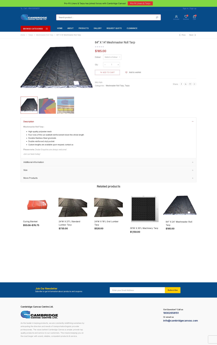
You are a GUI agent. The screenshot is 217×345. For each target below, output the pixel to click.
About (70, 28)
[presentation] (20, 68)
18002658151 (171, 312)
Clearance (132, 28)
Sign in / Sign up (189, 8)
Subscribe (173, 290)
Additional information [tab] (33, 162)
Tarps (30, 35)
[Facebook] (181, 84)
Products (84, 28)
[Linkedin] (186, 84)
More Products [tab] (30, 178)
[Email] (190, 84)
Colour (97, 57)
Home (59, 28)
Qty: (96, 65)
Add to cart (109, 72)
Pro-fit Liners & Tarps (140, 3)
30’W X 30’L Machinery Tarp (144, 228)
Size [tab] (25, 170)
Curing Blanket (30, 221)
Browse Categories (33, 29)
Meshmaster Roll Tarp (44, 35)
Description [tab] (28, 121)
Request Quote (114, 28)
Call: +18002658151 (32, 8)
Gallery (98, 28)
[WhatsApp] (194, 84)
